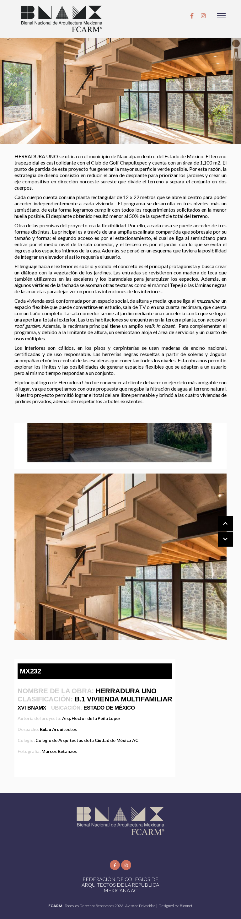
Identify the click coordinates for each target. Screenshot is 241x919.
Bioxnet (186, 905)
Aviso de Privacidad (140, 905)
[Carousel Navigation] (219, 531)
